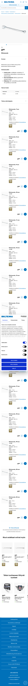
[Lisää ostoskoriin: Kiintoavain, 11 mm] (25, 241)
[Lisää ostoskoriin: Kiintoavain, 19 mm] (25, 463)
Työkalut (7, 11)
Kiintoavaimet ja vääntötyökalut (7, 13)
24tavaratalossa (22, 288)
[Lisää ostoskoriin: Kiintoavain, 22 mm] (25, 491)
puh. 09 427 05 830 (14, 675)
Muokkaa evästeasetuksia (14, 647)
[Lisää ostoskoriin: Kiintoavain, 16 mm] (25, 380)
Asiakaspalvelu (14, 619)
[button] (14, 5)
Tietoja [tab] (23, 320)
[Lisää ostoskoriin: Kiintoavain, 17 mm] (25, 408)
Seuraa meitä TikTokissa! (14, 664)
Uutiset (14, 657)
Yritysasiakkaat (14, 650)
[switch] (25, 347)
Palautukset (14, 667)
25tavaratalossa (22, 122)
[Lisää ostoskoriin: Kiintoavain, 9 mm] (25, 186)
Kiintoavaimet (17, 13)
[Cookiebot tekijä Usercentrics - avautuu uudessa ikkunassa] (21, 316)
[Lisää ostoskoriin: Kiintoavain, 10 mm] (25, 214)
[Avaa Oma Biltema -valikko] (21, 2)
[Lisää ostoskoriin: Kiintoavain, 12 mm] (25, 269)
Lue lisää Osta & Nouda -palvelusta (13, 531)
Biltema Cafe (14, 643)
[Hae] (26, 7)
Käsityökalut (12, 11)
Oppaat (14, 626)
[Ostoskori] (26, 2)
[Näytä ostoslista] (23, 2)
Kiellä (14, 368)
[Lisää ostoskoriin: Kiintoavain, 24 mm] (25, 517)
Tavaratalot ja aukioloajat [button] (14, 622)
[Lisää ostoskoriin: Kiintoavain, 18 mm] (25, 435)
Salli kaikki (14, 360)
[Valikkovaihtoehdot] (2, 2)
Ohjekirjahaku (14, 640)
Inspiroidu (14, 660)
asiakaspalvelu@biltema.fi (14, 677)
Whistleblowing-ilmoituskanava (14, 653)
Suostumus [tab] (5, 320)
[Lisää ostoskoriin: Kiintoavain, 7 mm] (25, 131)
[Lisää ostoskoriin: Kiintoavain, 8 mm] (25, 158)
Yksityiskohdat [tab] (14, 320)
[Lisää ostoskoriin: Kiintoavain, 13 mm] (25, 297)
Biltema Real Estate (14, 636)
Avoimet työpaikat (14, 633)
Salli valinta (14, 364)
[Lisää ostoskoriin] (21, 131)
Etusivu (2, 11)
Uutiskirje (14, 629)
